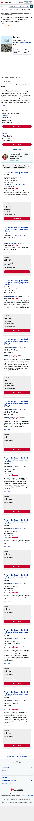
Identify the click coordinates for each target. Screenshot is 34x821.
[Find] (31, 6)
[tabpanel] (16, 95)
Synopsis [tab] (5, 77)
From (17, 51)
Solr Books (10, 417)
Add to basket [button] (17, 126)
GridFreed (10, 536)
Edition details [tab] (7, 81)
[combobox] (19, 6)
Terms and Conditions (27, 795)
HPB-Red (9, 355)
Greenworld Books (12, 296)
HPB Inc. (9, 708)
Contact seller (7, 199)
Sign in (26, 2)
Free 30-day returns (17, 149)
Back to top (17, 762)
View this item (5, 115)
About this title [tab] (15, 77)
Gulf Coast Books (12, 243)
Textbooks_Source (12, 646)
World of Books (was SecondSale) (16, 184)
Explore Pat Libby (14, 160)
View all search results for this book (17, 756)
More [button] (3, 105)
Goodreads (21, 26)
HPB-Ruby (10, 474)
